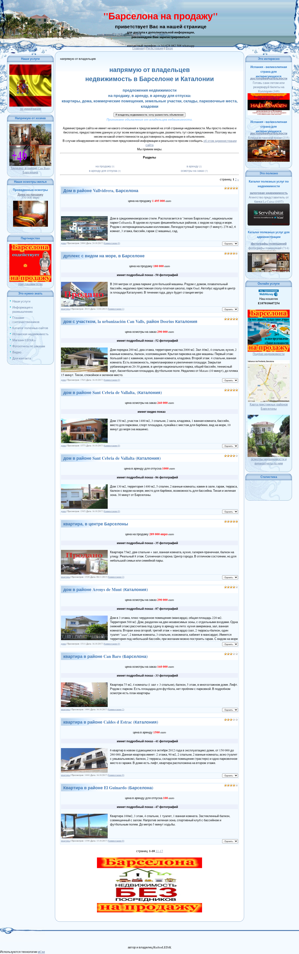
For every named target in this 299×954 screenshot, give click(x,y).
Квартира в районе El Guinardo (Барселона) (108, 788)
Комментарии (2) (116, 576)
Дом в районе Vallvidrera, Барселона (100, 190)
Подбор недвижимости (269, 354)
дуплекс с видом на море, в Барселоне (104, 256)
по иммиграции (30, 109)
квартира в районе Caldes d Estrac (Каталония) (110, 722)
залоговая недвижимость (269, 192)
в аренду (192, 166)
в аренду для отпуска (103, 170)
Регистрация (155, 48)
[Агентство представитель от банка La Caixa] (269, 206)
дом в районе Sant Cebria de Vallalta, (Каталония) (112, 392)
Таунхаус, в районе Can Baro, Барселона (30, 170)
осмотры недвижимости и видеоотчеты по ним (269, 461)
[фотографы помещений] (269, 252)
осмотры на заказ (192, 170)
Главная (138, 48)
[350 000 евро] (30, 203)
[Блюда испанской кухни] (269, 142)
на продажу (103, 166)
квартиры (65, 308)
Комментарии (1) (116, 308)
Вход (169, 48)
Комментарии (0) (112, 243)
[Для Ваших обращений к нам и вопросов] (149, 114)
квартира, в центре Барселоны (95, 524)
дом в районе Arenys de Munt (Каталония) (105, 589)
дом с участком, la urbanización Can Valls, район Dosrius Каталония (130, 321)
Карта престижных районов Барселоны (269, 406)
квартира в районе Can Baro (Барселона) (105, 656)
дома (63, 243)
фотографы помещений (269, 243)
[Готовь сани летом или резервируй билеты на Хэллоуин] (269, 95)
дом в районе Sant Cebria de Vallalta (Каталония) (112, 458)
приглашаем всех (30, 284)
